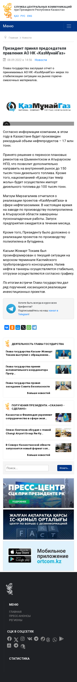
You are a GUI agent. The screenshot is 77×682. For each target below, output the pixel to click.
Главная (15, 611)
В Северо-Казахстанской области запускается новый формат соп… (28, 446)
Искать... (64, 468)
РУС (23, 16)
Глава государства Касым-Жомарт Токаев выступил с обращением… (29, 353)
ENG (29, 16)
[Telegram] (34, 327)
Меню (8, 26)
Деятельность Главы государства (38, 343)
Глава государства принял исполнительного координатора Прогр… (27, 370)
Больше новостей (38, 393)
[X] (23, 327)
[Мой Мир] (17, 327)
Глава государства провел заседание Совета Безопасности (28, 384)
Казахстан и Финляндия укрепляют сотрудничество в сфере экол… (29, 416)
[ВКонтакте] (6, 327)
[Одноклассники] (12, 327)
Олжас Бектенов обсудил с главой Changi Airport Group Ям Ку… (28, 431)
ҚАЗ (16, 16)
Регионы (15, 620)
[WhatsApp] (28, 327)
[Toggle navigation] (69, 26)
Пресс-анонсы (20, 615)
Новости (41, 60)
